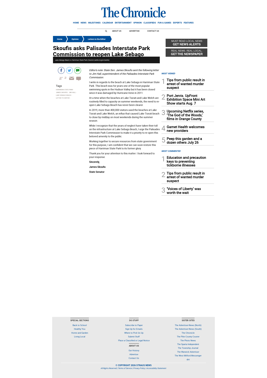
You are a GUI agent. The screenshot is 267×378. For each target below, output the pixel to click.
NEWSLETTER (191, 3)
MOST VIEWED (168, 73)
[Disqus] (106, 209)
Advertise (134, 31)
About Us (116, 31)
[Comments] (77, 70)
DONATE (207, 3)
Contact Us (153, 31)
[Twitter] (69, 70)
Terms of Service (125, 368)
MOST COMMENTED (171, 151)
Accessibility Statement (156, 368)
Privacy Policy (139, 368)
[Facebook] (61, 70)
